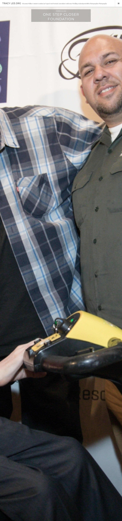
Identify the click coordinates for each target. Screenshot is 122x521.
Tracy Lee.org (11, 3)
